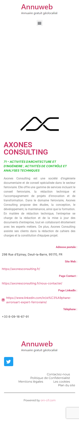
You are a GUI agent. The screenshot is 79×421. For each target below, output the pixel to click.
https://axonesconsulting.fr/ (21, 269)
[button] (40, 23)
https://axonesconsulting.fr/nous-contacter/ (32, 283)
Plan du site (66, 385)
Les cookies (61, 381)
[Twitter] (8, 361)
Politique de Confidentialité (50, 378)
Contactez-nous (58, 374)
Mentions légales (30, 381)
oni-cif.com (48, 400)
